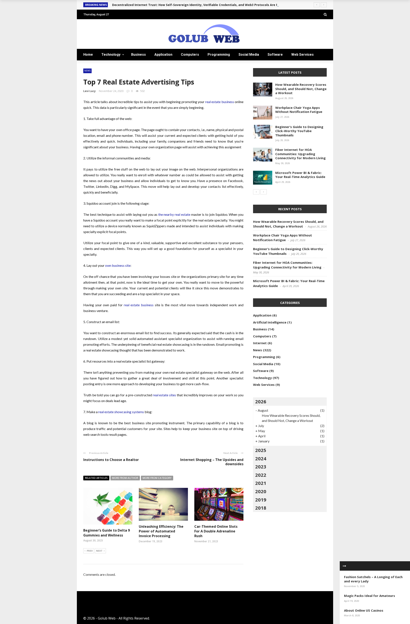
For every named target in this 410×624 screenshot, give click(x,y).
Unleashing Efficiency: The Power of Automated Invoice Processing (161, 531)
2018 (260, 507)
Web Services (302, 54)
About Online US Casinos (363, 610)
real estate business (219, 102)
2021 (260, 483)
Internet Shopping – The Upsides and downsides (211, 462)
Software (275, 54)
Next (99, 550)
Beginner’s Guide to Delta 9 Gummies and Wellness (106, 532)
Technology (110, 54)
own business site (117, 265)
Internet (260, 343)
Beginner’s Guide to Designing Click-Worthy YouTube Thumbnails (299, 131)
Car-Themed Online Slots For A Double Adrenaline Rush (215, 531)
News (87, 70)
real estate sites (164, 395)
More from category (157, 478)
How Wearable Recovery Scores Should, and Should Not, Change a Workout (301, 88)
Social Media (249, 54)
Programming (219, 54)
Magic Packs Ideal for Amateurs (369, 595)
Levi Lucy (89, 91)
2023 (260, 466)
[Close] (344, 566)
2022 (260, 475)
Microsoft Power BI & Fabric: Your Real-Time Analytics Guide (300, 175)
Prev (90, 550)
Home (88, 54)
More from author (125, 478)
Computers (190, 54)
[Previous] (256, 191)
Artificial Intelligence (269, 322)
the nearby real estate (174, 214)
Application (163, 54)
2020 (260, 491)
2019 (260, 499)
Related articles (96, 478)
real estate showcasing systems (121, 412)
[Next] (263, 191)
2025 (260, 450)
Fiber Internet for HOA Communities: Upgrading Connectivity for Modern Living (300, 153)
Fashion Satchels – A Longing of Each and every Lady (373, 579)
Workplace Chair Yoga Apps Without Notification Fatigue (298, 109)
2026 (260, 401)
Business (138, 54)
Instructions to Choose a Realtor (111, 459)
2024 (260, 458)
